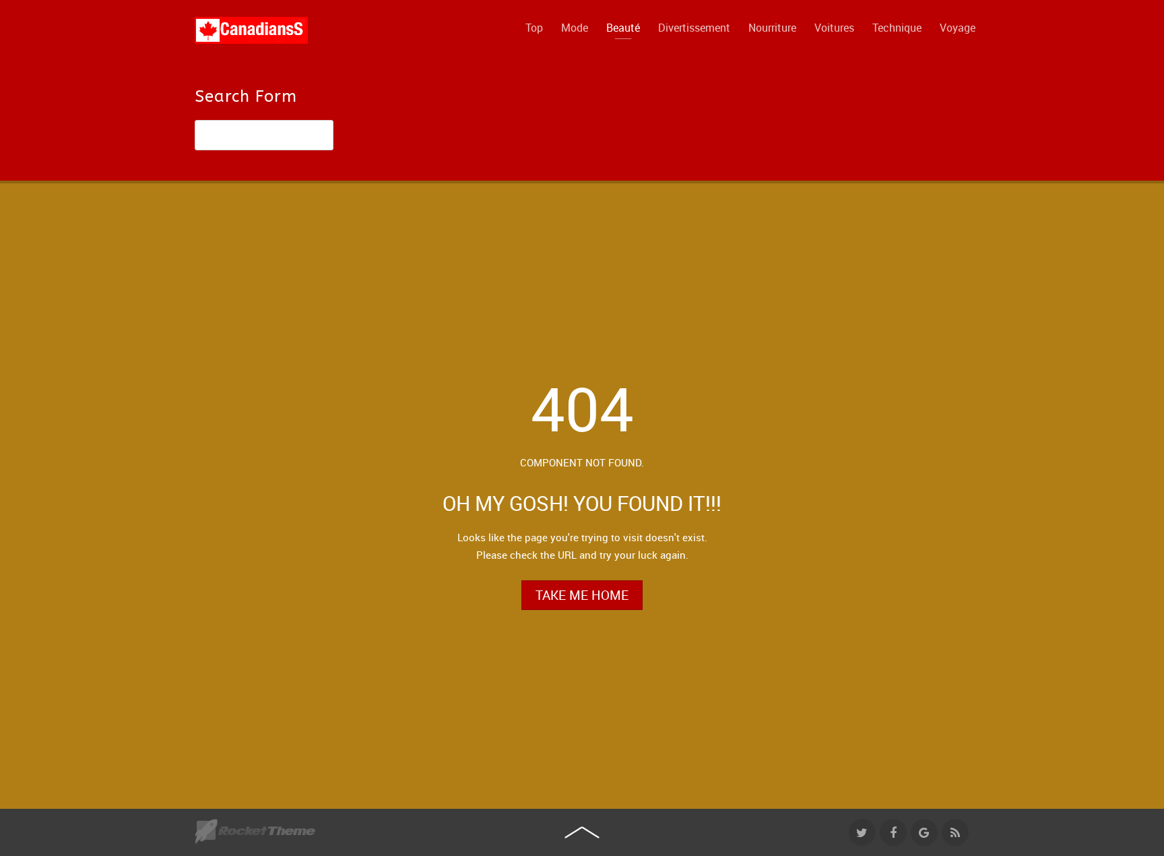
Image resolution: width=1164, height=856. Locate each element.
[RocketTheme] (255, 832)
